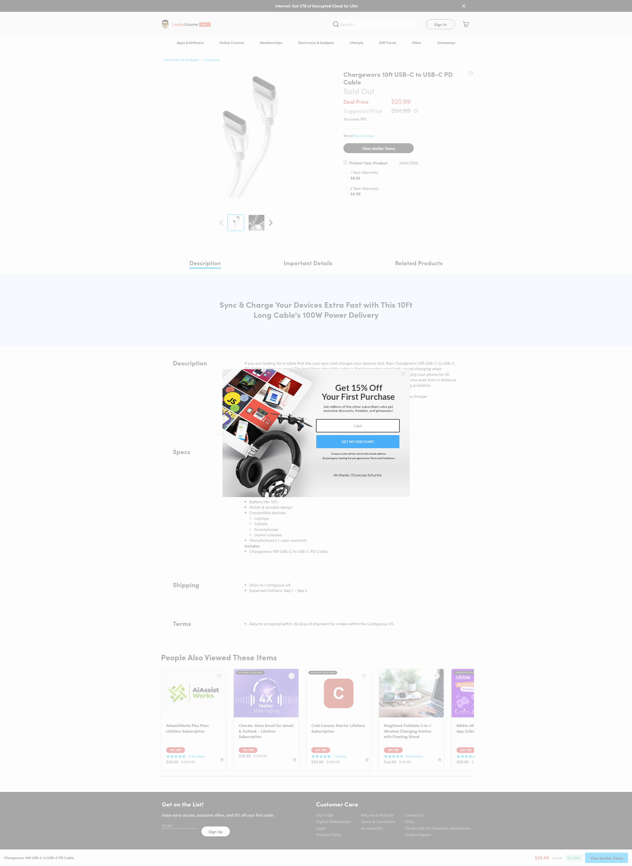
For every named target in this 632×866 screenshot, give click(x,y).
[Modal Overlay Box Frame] (316, 433)
